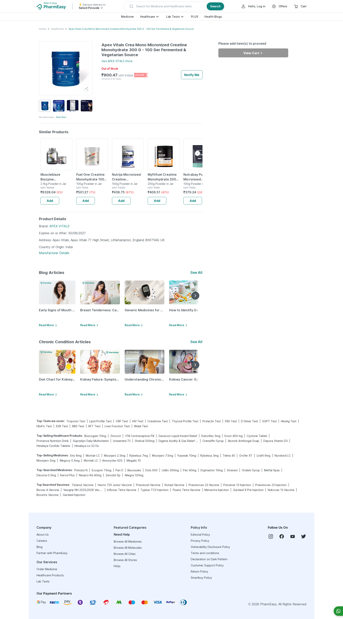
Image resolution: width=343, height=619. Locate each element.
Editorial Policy (200, 534)
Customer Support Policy (207, 565)
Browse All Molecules (128, 547)
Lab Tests (173, 16)
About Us (43, 534)
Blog (39, 547)
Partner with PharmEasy (52, 553)
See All (196, 272)
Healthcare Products (50, 575)
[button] (174, 6)
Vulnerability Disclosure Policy (210, 547)
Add (50, 201)
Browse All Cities (125, 553)
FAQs (117, 566)
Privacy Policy (200, 540)
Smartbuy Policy (201, 577)
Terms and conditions (205, 553)
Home (42, 28)
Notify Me (191, 75)
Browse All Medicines (128, 541)
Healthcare (147, 16)
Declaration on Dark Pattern (209, 559)
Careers (42, 540)
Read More (61, 117)
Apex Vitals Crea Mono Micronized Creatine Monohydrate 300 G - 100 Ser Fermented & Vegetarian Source (131, 28)
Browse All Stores (125, 560)
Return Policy (199, 571)
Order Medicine (47, 569)
